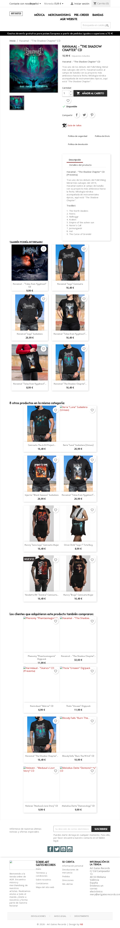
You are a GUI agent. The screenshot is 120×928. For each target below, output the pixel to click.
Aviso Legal (60, 916)
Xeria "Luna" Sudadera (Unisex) (78, 445)
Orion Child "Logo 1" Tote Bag (78, 544)
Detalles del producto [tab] (80, 164)
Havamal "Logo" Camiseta (70, 284)
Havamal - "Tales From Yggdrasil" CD (29, 285)
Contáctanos (42, 883)
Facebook (50, 849)
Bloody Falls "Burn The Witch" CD (78, 756)
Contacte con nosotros (22, 3)
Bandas (97, 15)
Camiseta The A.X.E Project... (41, 445)
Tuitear (84, 115)
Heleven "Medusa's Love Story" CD (41, 805)
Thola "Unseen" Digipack (78, 706)
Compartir (77, 115)
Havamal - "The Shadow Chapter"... (78, 656)
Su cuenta (68, 861)
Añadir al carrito (90, 93)
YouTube (63, 849)
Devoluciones (38, 916)
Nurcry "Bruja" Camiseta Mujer (78, 594)
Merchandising (59, 15)
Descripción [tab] (75, 159)
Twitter (57, 849)
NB (81, 924)
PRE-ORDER (81, 15)
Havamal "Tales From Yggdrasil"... (70, 333)
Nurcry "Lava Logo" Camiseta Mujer (42, 544)
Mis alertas (67, 884)
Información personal (72, 865)
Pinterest (92, 115)
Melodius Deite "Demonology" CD (78, 805)
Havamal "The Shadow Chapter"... (70, 383)
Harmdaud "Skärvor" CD (41, 706)
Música (39, 15)
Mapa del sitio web (45, 887)
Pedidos (66, 876)
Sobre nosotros (43, 879)
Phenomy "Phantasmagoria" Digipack (42, 657)
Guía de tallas (74, 125)
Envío (38, 869)
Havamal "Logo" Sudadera (30, 333)
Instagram (70, 849)
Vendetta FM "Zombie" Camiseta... (41, 594)
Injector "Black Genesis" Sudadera (42, 495)
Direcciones (68, 880)
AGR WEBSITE (68, 19)
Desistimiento (81, 916)
